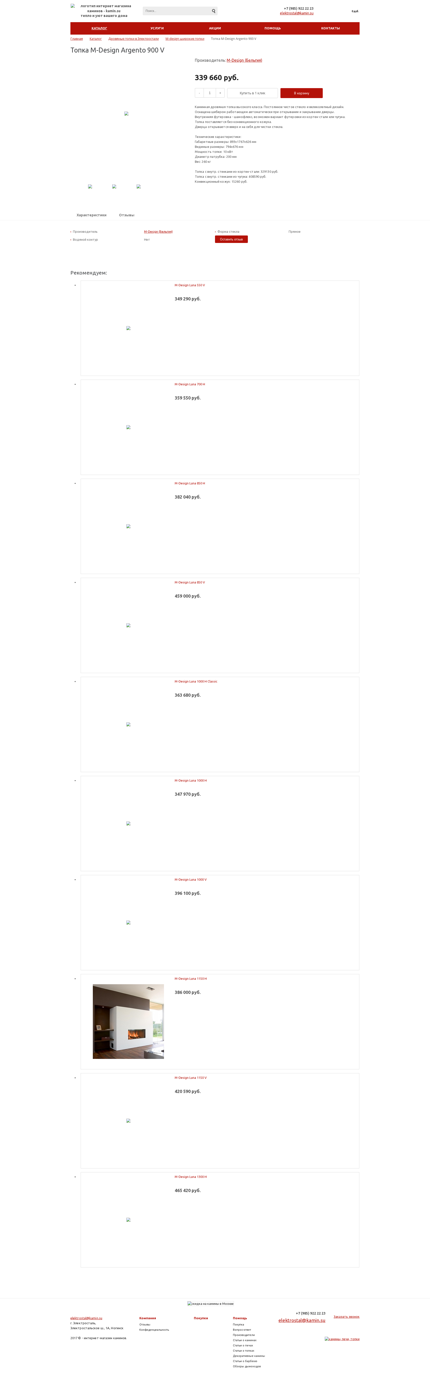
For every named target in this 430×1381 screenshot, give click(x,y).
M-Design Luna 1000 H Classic (196, 681)
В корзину (301, 93)
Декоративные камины (249, 1355)
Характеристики (92, 215)
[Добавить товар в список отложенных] (339, 93)
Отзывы (126, 215)
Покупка (238, 1324)
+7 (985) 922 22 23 (299, 8)
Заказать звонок (347, 1316)
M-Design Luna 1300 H (191, 1176)
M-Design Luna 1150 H (191, 978)
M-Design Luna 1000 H (191, 780)
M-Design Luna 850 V (190, 582)
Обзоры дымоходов (247, 1366)
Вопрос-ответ (242, 1329)
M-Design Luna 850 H (190, 483)
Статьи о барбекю (245, 1361)
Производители (244, 1334)
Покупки (201, 1318)
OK (348, 1368)
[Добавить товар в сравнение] (331, 93)
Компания (147, 1318)
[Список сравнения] (325, 11)
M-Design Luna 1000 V (191, 879)
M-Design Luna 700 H (190, 384)
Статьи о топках (243, 1350)
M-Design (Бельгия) (244, 60)
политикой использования (354, 1353)
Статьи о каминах (245, 1340)
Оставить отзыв (231, 239)
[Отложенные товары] (336, 11)
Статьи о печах (243, 1345)
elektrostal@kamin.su (297, 13)
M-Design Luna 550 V (190, 285)
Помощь (240, 1318)
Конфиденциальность (154, 1329)
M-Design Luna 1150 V (191, 1077)
